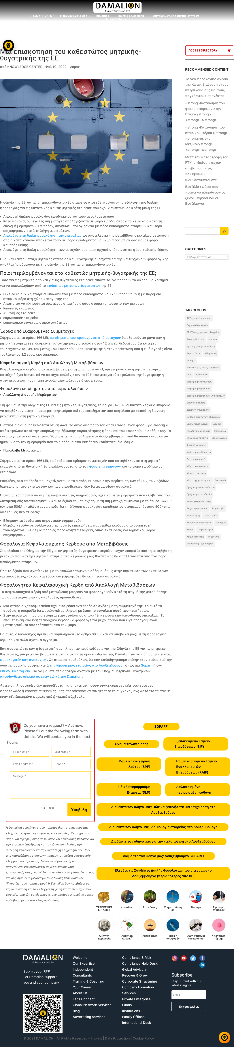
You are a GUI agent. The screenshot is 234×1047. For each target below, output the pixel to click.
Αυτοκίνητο (201, 374)
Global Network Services (92, 1005)
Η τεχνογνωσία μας (73, 16)
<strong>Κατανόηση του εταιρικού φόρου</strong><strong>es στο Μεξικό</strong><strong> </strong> (206, 138)
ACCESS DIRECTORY (203, 50)
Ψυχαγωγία (213, 536)
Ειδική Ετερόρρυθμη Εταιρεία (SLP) (134, 789)
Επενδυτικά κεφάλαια (198, 431)
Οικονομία (220, 480)
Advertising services (89, 1017)
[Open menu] (8, 46)
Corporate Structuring (139, 981)
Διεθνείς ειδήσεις (196, 402)
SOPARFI (161, 726)
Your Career (82, 987)
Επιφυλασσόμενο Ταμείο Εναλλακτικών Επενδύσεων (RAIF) (196, 766)
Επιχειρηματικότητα (197, 438)
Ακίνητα (191, 360)
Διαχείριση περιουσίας (198, 388)
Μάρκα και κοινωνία (198, 466)
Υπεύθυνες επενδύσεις (199, 522)
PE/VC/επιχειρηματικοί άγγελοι (203, 332)
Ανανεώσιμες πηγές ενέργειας (203, 367)
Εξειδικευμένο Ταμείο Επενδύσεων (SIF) (192, 744)
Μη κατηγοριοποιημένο (199, 480)
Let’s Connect (84, 999)
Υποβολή (79, 809)
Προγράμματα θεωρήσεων (201, 487)
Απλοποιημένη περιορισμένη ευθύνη (193, 789)
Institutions (131, 1011)
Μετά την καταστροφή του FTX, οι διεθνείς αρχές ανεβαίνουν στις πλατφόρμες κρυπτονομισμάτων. (206, 168)
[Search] (224, 231)
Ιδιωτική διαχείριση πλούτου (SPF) (134, 764)
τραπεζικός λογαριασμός (200, 543)
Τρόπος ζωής (210, 515)
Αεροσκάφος (194, 353)
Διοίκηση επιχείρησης (198, 409)
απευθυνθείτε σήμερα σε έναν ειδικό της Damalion (40, 676)
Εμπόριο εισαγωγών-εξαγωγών (203, 417)
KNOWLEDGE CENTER (24, 67)
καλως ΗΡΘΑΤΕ (41, 16)
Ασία (189, 374)
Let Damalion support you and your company (41, 976)
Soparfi (146, 665)
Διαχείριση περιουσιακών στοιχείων (206, 395)
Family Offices (133, 1017)
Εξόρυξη (216, 423)
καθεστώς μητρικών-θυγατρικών (73, 286)
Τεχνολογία (218, 508)
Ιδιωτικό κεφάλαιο (196, 445)
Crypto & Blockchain (197, 325)
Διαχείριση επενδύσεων (199, 381)
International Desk (136, 1023)
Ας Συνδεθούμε (116, 19)
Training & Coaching (130, 16)
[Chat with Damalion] (224, 1037)
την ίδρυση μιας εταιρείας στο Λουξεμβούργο (86, 665)
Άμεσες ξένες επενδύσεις (201, 346)
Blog (76, 1011)
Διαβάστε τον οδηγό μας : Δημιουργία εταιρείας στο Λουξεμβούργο (163, 827)
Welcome (80, 958)
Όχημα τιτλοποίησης (131, 744)
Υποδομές (220, 522)
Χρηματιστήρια (205, 529)
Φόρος (74, 67)
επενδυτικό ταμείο (15, 671)
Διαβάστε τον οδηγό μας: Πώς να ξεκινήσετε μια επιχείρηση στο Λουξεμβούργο (163, 809)
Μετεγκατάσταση (196, 473)
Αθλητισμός (210, 353)
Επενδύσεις (220, 431)
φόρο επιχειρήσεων (105, 466)
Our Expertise (84, 963)
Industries (102, 16)
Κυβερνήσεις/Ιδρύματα (199, 452)
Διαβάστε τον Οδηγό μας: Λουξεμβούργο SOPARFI (163, 856)
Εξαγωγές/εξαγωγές (198, 423)
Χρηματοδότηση (195, 536)
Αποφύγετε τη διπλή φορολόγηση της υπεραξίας (42, 235)
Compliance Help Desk (140, 963)
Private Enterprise (136, 999)
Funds (127, 1005)
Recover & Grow (135, 975)
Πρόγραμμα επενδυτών (199, 494)
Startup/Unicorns (195, 339)
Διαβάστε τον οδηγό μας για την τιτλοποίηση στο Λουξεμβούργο (163, 841)
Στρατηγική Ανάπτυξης (199, 501)
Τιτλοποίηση (193, 515)
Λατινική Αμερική (196, 459)
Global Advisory (134, 969)
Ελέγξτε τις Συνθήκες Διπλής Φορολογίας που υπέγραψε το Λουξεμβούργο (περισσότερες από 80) (163, 873)
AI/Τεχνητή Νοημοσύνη (199, 318)
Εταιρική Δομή (219, 438)
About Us (80, 993)
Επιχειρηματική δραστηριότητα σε (175, 16)
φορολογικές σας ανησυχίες (23, 660)
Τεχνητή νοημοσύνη (197, 508)
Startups (212, 339)
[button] (8, 523)
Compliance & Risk (136, 958)
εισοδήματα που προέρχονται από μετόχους (85, 338)
